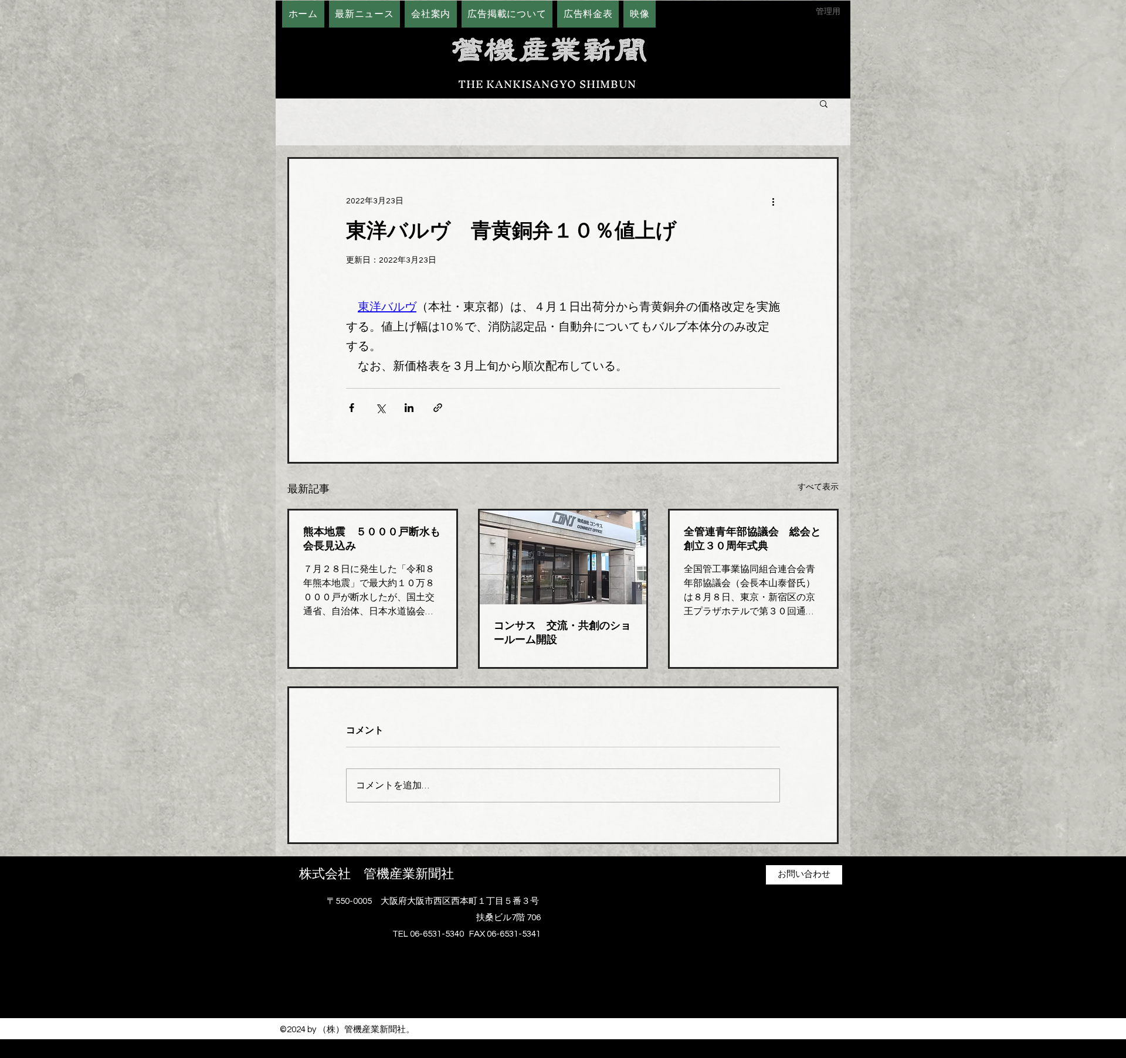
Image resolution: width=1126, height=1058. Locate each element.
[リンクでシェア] (437, 407)
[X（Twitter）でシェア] (380, 407)
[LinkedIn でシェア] (409, 407)
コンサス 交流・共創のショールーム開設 (562, 632)
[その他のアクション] (773, 201)
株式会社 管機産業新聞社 (376, 874)
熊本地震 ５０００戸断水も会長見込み (371, 538)
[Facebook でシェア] (351, 407)
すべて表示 (818, 487)
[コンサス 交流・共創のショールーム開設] (563, 557)
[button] (823, 103)
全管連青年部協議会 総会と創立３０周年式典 (752, 538)
